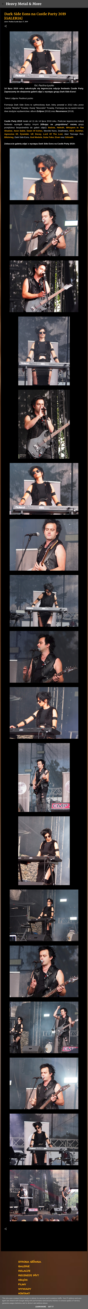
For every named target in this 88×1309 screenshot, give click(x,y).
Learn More (40, 1307)
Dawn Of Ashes (34, 131)
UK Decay (36, 134)
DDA (71, 131)
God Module (36, 137)
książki (23, 1279)
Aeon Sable (19, 131)
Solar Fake (48, 137)
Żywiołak (24, 134)
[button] (5, 26)
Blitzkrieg (9, 137)
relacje (24, 1270)
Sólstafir (69, 137)
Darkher (79, 131)
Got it (51, 1307)
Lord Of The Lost (52, 134)
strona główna (29, 1261)
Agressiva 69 (11, 134)
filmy (22, 1284)
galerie (24, 1266)
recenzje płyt (28, 1275)
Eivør (57, 137)
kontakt (24, 1293)
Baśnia (51, 127)
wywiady (24, 1288)
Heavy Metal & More (23, 4)
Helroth (60, 127)
